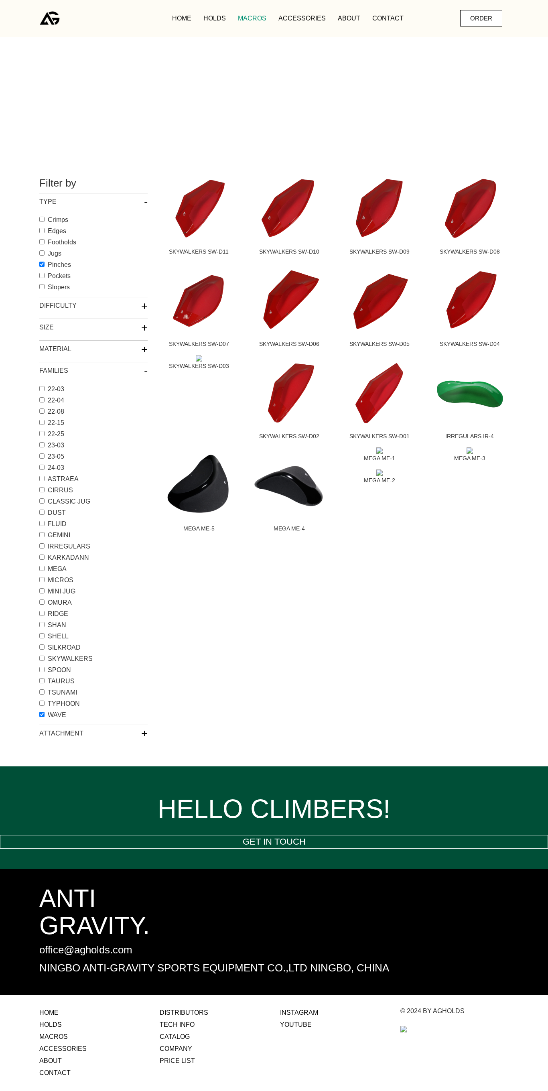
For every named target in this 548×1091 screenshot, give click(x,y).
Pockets (59, 275)
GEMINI (59, 535)
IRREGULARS (69, 546)
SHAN (57, 625)
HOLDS (214, 18)
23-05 (56, 456)
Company (176, 1048)
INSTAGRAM (299, 1012)
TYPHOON (64, 703)
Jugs (54, 253)
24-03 (56, 467)
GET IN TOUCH (274, 842)
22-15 (56, 422)
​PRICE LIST (177, 1060)
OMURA (60, 602)
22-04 (56, 400)
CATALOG (175, 1036)
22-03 (56, 389)
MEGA (57, 568)
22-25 (56, 434)
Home (181, 18)
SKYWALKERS (70, 658)
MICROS (60, 580)
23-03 (56, 445)
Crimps (58, 219)
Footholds (62, 242)
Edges (57, 231)
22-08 (56, 411)
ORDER (481, 18)
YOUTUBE (296, 1024)
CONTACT (388, 18)
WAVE (57, 714)
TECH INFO (177, 1024)
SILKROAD (64, 647)
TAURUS (61, 681)
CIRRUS (60, 490)
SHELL (58, 636)
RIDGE (58, 613)
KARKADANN (68, 557)
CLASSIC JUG (69, 501)
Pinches (59, 264)
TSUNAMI (62, 692)
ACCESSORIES (302, 18)
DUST (57, 512)
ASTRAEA (63, 478)
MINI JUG (61, 591)
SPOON (59, 669)
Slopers (59, 287)
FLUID (57, 523)
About (349, 18)
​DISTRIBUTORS (184, 1012)
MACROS (252, 18)
